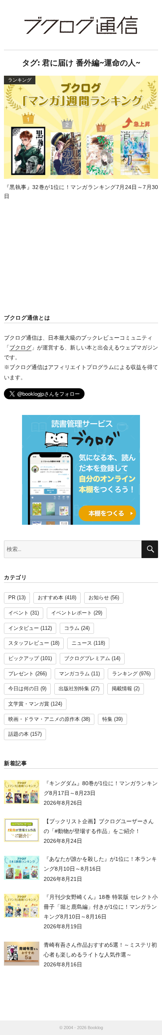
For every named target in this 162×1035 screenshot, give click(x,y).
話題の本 (18, 734)
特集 (107, 719)
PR (11, 597)
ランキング (125, 674)
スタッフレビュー (28, 643)
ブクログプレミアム (87, 658)
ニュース (82, 643)
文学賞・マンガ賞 (28, 704)
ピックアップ (23, 658)
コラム (71, 628)
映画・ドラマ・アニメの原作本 (44, 719)
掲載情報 (122, 688)
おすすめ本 (50, 597)
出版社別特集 (74, 688)
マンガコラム (74, 674)
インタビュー (23, 628)
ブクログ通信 (81, 25)
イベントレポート (71, 613)
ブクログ (20, 347)
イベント (18, 613)
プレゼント (21, 674)
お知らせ (98, 597)
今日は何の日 (23, 688)
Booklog (95, 1027)
